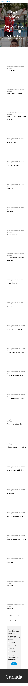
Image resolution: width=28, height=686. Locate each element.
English (2, 1)
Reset (14, 663)
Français (8, 1)
